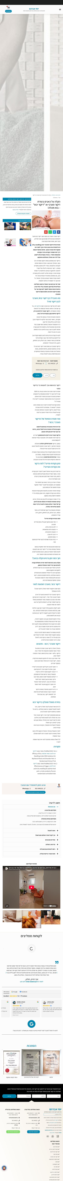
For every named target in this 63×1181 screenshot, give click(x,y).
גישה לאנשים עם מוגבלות (47, 849)
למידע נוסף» (15, 210)
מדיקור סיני (37, 306)
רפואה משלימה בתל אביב (32, 1109)
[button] (60, 9)
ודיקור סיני (56, 1120)
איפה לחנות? (51, 831)
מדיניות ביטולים (50, 844)
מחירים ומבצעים (50, 840)
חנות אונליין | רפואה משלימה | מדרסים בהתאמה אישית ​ (34, 10)
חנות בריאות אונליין (53, 1122)
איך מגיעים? (51, 807)
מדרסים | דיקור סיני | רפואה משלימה (52, 1112)
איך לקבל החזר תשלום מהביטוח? (45, 835)
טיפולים (53, 195)
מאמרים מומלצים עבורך (24, 220)
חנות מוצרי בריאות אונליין (47, 854)
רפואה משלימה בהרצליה (12, 1109)
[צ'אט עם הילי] (4, 1167)
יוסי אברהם (34, 8)
